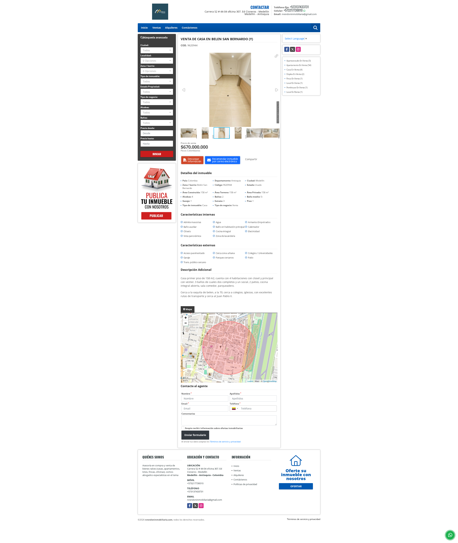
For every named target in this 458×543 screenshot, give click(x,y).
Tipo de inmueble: (150, 76)
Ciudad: (144, 45)
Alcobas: (144, 107)
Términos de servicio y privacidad (225, 441)
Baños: (143, 117)
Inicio (144, 27)
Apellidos (235, 393)
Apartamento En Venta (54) (298, 65)
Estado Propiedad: (150, 86)
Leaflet (250, 381)
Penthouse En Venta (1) (297, 87)
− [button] (185, 323)
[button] (276, 56)
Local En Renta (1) (294, 91)
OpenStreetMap (270, 381)
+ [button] (185, 317)
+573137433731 (299, 6)
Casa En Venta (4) (294, 69)
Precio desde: (147, 128)
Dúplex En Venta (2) (295, 74)
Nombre (186, 393)
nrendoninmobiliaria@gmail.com (204, 499)
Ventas (156, 27)
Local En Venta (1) (294, 83)
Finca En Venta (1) (294, 78)
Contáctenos (189, 27)
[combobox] (156, 50)
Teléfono (235, 403)
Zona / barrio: (147, 65)
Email (185, 403)
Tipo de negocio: (149, 96)
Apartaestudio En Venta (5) (298, 60)
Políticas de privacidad (245, 484)
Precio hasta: (147, 138)
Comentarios (188, 413)
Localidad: (145, 55)
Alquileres (171, 27)
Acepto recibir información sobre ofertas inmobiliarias (214, 428)
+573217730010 (293, 10)
